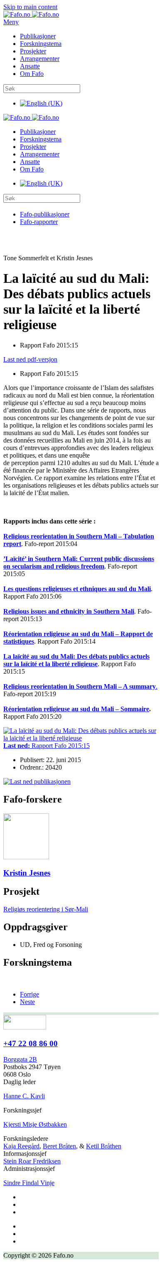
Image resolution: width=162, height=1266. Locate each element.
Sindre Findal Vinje (28, 1182)
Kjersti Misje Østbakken (35, 1124)
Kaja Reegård (21, 1146)
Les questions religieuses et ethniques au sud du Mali (77, 588)
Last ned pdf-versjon (30, 359)
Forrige (29, 994)
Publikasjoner (38, 36)
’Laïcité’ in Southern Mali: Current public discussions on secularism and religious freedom (78, 562)
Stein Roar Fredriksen (32, 1161)
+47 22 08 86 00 (30, 1043)
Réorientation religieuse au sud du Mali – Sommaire (76, 708)
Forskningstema (40, 43)
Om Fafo (32, 73)
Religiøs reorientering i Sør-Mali (45, 909)
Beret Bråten (59, 1146)
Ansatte (30, 66)
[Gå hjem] (31, 14)
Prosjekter (33, 51)
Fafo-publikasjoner (44, 214)
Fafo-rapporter (39, 221)
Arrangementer (39, 58)
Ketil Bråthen (103, 1146)
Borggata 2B (20, 1059)
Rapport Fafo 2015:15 (46, 745)
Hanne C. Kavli (24, 1096)
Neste (27, 1001)
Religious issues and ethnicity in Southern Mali (68, 611)
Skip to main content (30, 6)
